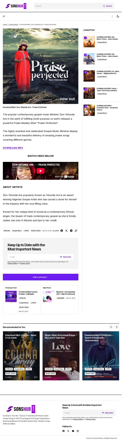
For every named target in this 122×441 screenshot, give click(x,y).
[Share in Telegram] (71, 230)
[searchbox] (68, 6)
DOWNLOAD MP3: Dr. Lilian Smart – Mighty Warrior (108, 72)
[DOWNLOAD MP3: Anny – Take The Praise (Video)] (89, 93)
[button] (4, 16)
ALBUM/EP (60, 298)
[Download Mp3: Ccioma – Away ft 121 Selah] (21, 355)
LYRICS (26, 231)
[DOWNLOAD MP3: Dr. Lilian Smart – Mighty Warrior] (89, 76)
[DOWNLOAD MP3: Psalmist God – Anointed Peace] (89, 110)
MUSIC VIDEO (36, 231)
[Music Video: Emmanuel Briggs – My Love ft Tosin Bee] (61, 355)
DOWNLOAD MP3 (13, 147)
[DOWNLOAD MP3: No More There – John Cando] (89, 41)
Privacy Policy (12, 263)
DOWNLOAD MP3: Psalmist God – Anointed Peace (107, 108)
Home (5, 24)
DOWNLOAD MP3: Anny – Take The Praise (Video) (107, 89)
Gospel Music (13, 24)
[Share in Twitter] (66, 230)
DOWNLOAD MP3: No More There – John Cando (107, 38)
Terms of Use (25, 263)
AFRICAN (7, 231)
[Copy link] (76, 230)
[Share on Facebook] (61, 230)
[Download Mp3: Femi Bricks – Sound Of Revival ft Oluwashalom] (100, 355)
